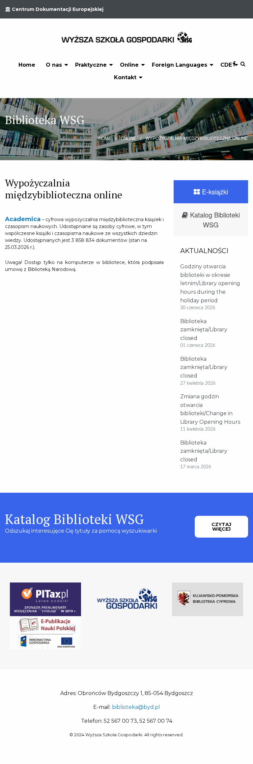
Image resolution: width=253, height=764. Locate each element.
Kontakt (125, 77)
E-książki (214, 191)
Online (129, 65)
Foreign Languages (179, 65)
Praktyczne (91, 65)
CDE (226, 65)
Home (26, 65)
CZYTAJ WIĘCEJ (221, 526)
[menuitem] (27, 64)
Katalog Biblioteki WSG (214, 219)
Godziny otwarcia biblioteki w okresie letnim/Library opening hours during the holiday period (210, 283)
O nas (54, 65)
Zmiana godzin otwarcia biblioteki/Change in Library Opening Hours (210, 409)
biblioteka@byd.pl (136, 707)
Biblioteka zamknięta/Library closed (203, 329)
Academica (23, 219)
